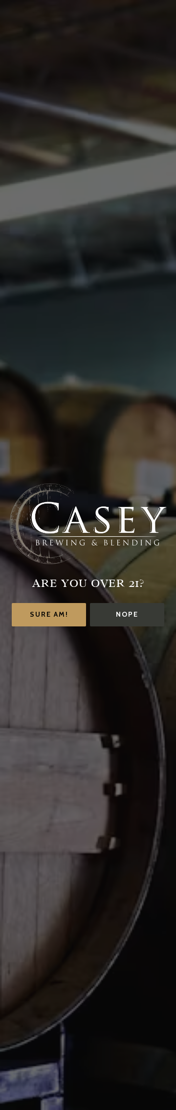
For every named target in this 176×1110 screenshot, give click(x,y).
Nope (127, 614)
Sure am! (49, 614)
